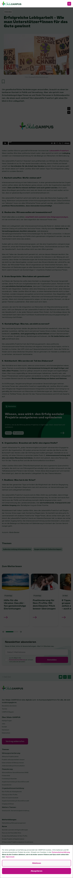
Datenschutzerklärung (61, 852)
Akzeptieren (36, 871)
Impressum (10, 857)
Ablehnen (36, 863)
